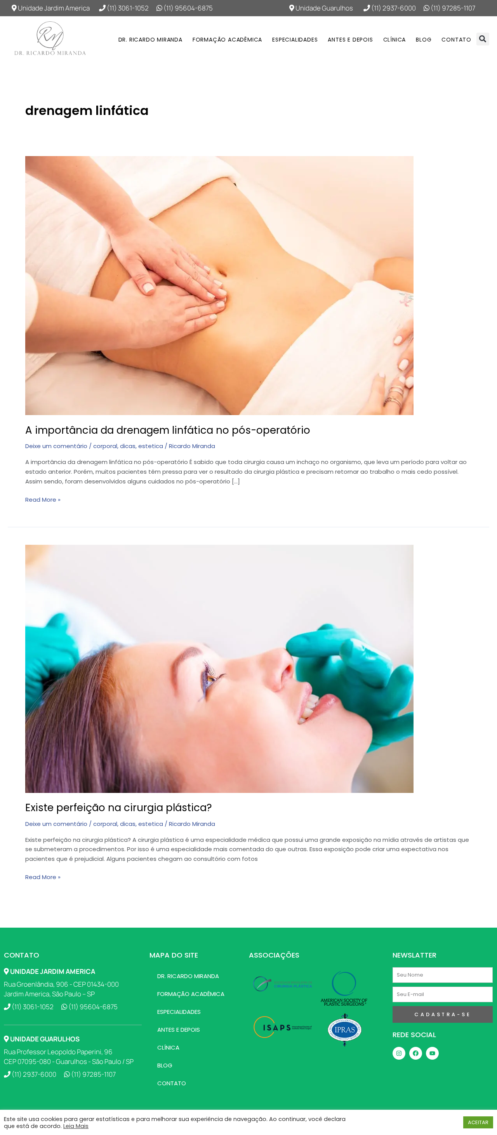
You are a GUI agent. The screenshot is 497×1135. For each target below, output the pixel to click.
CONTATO (456, 40)
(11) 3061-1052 (127, 7)
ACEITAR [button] (478, 1122)
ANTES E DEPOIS (350, 40)
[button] (482, 39)
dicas (128, 446)
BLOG (423, 40)
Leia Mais (76, 1126)
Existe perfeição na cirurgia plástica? (118, 808)
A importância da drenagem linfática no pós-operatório (167, 430)
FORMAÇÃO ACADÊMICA (227, 40)
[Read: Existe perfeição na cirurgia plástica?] (219, 668)
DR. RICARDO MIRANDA (150, 40)
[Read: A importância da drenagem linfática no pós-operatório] (219, 285)
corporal (105, 446)
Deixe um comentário (56, 446)
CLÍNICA (394, 40)
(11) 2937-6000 (393, 7)
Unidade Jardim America (53, 7)
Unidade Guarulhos (323, 7)
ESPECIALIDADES (295, 40)
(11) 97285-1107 (452, 7)
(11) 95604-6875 (187, 7)
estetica (150, 446)
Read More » (43, 499)
